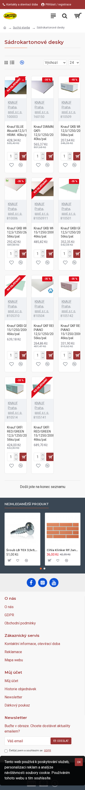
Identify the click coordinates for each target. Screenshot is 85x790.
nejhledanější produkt (27, 504)
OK (79, 762)
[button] (41, 568)
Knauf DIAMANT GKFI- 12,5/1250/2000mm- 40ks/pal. (49, 133)
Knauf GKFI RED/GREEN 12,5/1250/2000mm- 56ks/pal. (22, 434)
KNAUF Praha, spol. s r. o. (15, 107)
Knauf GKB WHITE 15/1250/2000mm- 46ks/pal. (48, 232)
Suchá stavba (21, 27)
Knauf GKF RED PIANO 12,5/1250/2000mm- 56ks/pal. (49, 332)
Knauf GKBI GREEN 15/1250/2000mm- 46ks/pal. (21, 330)
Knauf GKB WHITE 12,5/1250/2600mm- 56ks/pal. (22, 232)
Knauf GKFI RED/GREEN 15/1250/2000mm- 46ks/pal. (48, 434)
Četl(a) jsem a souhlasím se (30, 750)
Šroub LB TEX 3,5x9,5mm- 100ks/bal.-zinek (22, 550)
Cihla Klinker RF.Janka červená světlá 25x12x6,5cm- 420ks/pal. (63, 550)
